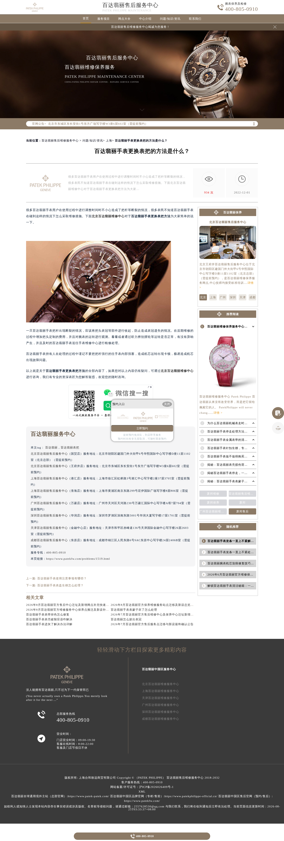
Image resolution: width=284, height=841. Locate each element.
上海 (109, 140)
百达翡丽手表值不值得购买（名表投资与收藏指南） (242, 456)
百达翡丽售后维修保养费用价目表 (242, 493)
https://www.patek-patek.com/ (88, 796)
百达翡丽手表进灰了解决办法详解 (49, 624)
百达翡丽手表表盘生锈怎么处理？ (60, 585)
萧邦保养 (213, 502)
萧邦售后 (242, 511)
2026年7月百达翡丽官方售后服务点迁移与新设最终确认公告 (152, 624)
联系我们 (195, 18)
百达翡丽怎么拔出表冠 (126, 619)
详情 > (217, 412)
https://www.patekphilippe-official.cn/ (191, 796)
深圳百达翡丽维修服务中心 (160, 711)
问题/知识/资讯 (170, 18)
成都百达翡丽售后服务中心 (49, 540)
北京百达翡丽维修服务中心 (160, 684)
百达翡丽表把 (70, 447)
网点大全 (124, 18)
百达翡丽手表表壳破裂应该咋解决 (49, 619)
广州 (223, 297)
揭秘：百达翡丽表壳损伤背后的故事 (232, 464)
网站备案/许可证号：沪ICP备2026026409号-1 (142, 786)
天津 (243, 297)
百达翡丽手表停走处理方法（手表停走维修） (238, 431)
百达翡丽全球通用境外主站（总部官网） (39, 796)
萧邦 (242, 502)
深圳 (233, 297)
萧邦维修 (213, 493)
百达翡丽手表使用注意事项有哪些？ (62, 578)
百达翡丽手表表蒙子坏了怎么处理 (134, 609)
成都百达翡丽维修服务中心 (160, 718)
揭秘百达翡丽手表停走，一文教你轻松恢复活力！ (241, 473)
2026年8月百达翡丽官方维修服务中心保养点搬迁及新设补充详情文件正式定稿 (80, 609)
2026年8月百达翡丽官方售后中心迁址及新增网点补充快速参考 (69, 604)
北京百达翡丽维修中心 (177, 370)
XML (142, 791)
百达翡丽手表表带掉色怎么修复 (47, 614)
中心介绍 (145, 18)
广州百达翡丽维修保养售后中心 (213, 511)
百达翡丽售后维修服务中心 (60, 140)
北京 (95, 216)
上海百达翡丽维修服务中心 (160, 691)
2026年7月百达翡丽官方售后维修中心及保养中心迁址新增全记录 (155, 614)
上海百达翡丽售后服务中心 (49, 478)
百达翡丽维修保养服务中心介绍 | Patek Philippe (240, 326)
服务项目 (103, 18)
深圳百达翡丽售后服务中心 (49, 515)
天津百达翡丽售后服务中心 (49, 527)
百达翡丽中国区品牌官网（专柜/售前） (137, 796)
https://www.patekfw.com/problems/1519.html (78, 558)
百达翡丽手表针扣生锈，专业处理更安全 (235, 448)
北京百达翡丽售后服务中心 (49, 453)
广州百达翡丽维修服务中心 (160, 704)
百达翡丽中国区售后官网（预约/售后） (245, 796)
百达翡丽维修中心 (111, 216)
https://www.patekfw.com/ (142, 800)
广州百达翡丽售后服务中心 (49, 503)
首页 (86, 18)
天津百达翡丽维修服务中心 (160, 697)
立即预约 (142, 428)
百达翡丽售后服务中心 (130, 5)
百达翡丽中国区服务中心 (159, 669)
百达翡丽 (51, 447)
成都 (252, 297)
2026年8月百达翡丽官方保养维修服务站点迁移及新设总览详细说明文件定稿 (163, 604)
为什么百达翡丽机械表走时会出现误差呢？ (236, 423)
